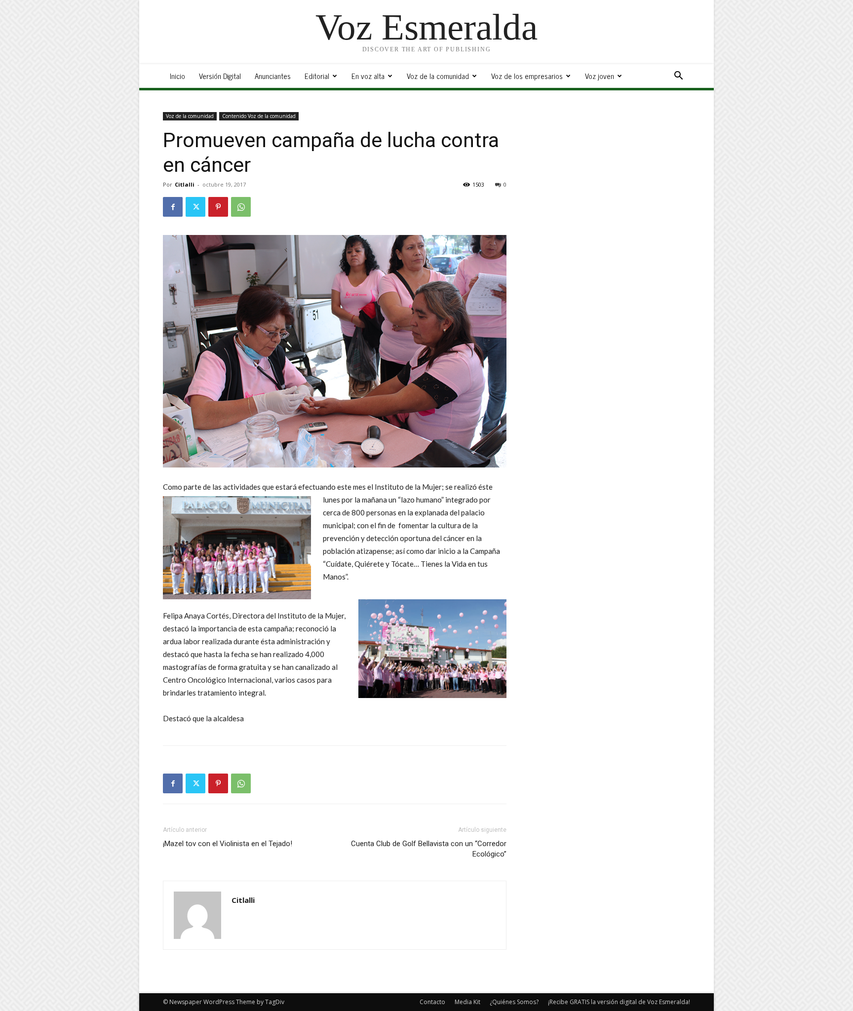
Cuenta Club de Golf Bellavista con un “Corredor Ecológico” (428, 848)
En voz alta (368, 76)
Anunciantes (273, 76)
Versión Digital (220, 76)
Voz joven (599, 76)
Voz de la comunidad (438, 76)
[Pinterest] (218, 207)
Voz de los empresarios (527, 76)
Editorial (317, 76)
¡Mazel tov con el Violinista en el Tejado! (227, 843)
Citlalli (184, 184)
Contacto (432, 1002)
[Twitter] (195, 207)
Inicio (177, 76)
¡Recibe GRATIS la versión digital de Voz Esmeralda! (619, 1002)
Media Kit (467, 1002)
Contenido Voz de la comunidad (259, 116)
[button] (678, 76)
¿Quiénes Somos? (514, 1002)
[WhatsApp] (241, 207)
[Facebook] (173, 207)
